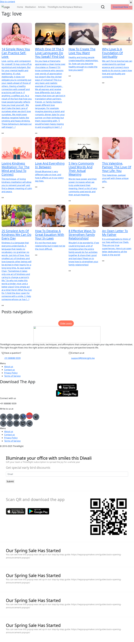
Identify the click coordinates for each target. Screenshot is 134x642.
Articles (41, 7)
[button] (67, 363)
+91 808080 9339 (12, 358)
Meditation (30, 7)
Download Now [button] (121, 7)
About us (8, 366)
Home (20, 7)
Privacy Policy (11, 372)
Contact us (9, 369)
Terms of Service (12, 376)
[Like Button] (3, 133)
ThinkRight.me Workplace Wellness (65, 7)
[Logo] (6, 7)
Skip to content (7, 1)
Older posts (66, 323)
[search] (103, 7)
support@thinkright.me (83, 358)
